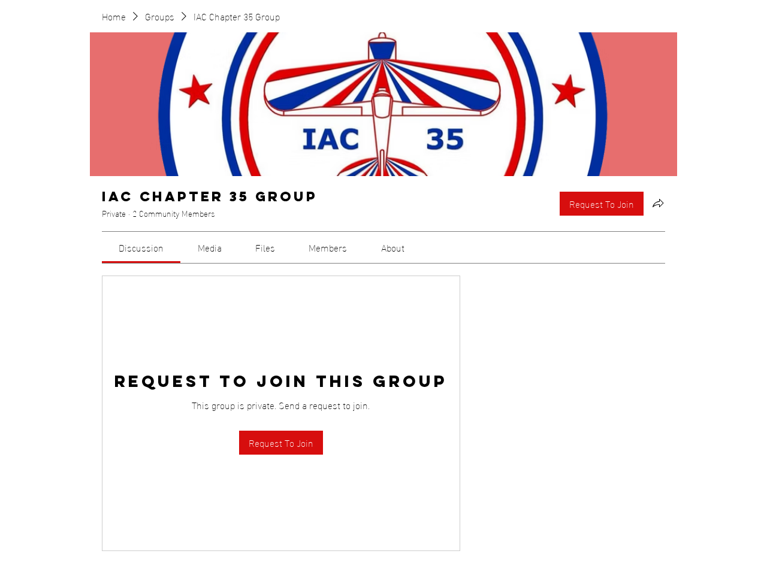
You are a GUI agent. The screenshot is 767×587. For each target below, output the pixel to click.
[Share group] (658, 203)
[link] (141, 247)
